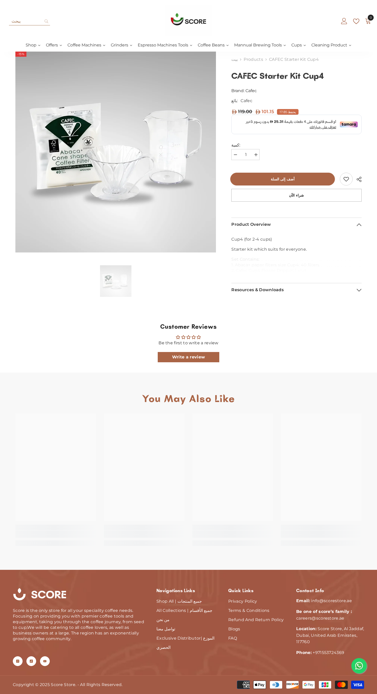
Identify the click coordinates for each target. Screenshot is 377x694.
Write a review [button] (188, 357)
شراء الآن (296, 195)
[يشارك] (357, 179)
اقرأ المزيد (297, 269)
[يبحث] (29, 21)
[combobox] (25, 21)
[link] (346, 179)
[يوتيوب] (45, 661)
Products (253, 59)
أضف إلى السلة (284, 179)
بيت (234, 59)
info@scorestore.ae (331, 600)
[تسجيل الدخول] (344, 21)
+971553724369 (328, 652)
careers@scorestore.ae (320, 618)
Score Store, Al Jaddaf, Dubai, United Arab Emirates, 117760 (330, 635)
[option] (115, 152)
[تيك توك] (31, 661)
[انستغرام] (18, 661)
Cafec (251, 90)
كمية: (235, 145)
